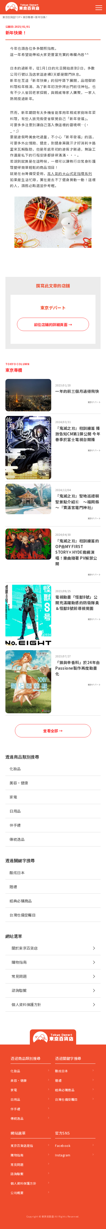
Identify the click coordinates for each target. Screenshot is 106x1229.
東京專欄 (28, 17)
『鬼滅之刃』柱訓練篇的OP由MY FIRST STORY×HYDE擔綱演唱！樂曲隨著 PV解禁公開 (77, 552)
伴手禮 (15, 825)
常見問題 (19, 976)
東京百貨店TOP (11, 17)
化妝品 (15, 768)
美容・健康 (19, 782)
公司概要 (17, 1193)
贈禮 (13, 886)
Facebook (62, 1145)
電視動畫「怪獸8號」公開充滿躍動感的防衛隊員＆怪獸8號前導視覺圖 (77, 602)
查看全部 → (53, 730)
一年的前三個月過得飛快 (77, 391)
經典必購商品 (21, 900)
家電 (13, 796)
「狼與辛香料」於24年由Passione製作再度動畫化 (77, 668)
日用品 (15, 811)
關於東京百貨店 (25, 948)
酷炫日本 (17, 872)
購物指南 (19, 962)
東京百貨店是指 (22, 1145)
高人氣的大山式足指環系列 (69, 173)
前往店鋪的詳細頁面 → (53, 324)
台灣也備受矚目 (23, 915)
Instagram (62, 1155)
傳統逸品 (17, 839)
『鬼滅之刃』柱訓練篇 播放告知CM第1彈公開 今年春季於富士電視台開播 (77, 433)
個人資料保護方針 (26, 1004)
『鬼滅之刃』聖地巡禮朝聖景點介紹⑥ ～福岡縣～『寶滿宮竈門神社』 (77, 501)
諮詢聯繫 (19, 990)
